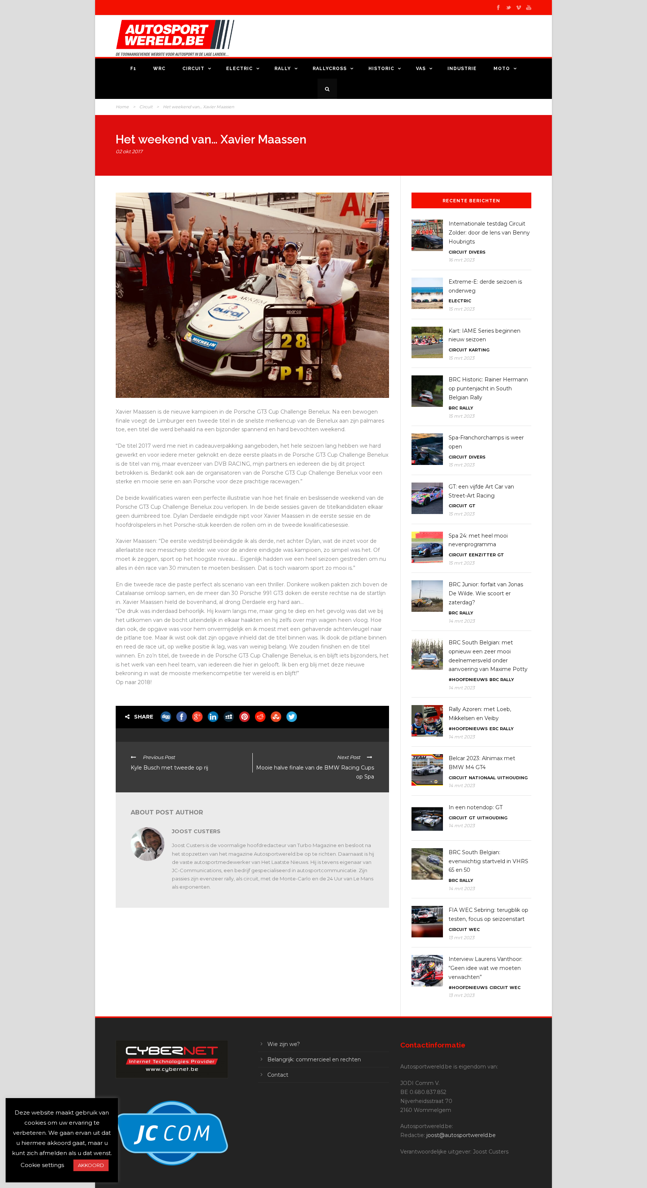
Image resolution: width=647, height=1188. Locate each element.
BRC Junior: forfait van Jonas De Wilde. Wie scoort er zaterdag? (486, 593)
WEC (474, 929)
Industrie (462, 68)
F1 (133, 68)
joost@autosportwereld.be (461, 1135)
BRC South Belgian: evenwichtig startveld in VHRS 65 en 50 (488, 861)
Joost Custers (196, 831)
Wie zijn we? (283, 1044)
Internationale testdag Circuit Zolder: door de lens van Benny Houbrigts (489, 232)
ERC (493, 728)
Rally (282, 68)
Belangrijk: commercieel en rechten (314, 1059)
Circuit (193, 68)
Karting (479, 350)
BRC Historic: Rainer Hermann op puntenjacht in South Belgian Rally (488, 388)
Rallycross (330, 68)
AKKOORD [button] (91, 1165)
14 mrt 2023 (462, 621)
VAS (421, 68)
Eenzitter (482, 554)
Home (122, 106)
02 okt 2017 (129, 151)
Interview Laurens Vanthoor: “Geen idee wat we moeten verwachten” (485, 968)
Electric (239, 68)
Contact (277, 1074)
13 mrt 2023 (461, 937)
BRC (453, 408)
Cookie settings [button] (42, 1165)
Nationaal (482, 777)
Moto (501, 68)
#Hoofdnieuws (468, 679)
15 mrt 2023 (461, 309)
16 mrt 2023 (461, 260)
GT (472, 505)
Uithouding (512, 777)
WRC (159, 68)
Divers (477, 252)
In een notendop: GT (475, 807)
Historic (381, 68)
